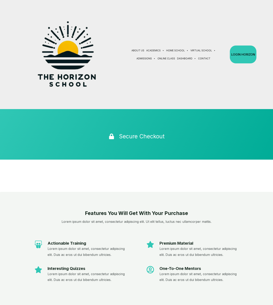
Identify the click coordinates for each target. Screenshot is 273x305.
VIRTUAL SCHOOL (201, 50)
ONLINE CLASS (166, 58)
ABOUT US (138, 50)
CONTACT (204, 58)
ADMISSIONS (144, 58)
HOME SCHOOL (175, 50)
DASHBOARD (184, 58)
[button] (224, 54)
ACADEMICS (153, 50)
